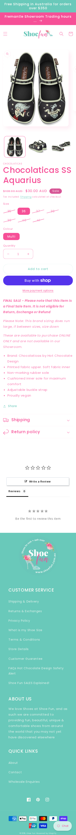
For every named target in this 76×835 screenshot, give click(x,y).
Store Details (18, 649)
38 (53, 211)
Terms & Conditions (24, 639)
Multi (11, 236)
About (13, 763)
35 (9, 211)
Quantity (9, 246)
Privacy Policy (19, 621)
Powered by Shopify (46, 833)
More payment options (38, 290)
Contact (15, 772)
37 (38, 211)
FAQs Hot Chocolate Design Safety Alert (36, 671)
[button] (5, 34)
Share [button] (12, 406)
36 (24, 211)
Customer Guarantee (25, 659)
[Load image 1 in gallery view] (14, 146)
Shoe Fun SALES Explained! (28, 683)
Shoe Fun (31, 833)
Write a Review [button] (40, 481)
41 (38, 220)
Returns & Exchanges (25, 611)
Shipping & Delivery (23, 601)
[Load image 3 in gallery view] (61, 146)
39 (9, 220)
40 (24, 220)
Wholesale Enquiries (24, 782)
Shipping (26, 196)
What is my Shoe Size (25, 630)
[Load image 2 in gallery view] (38, 146)
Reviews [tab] (14, 491)
